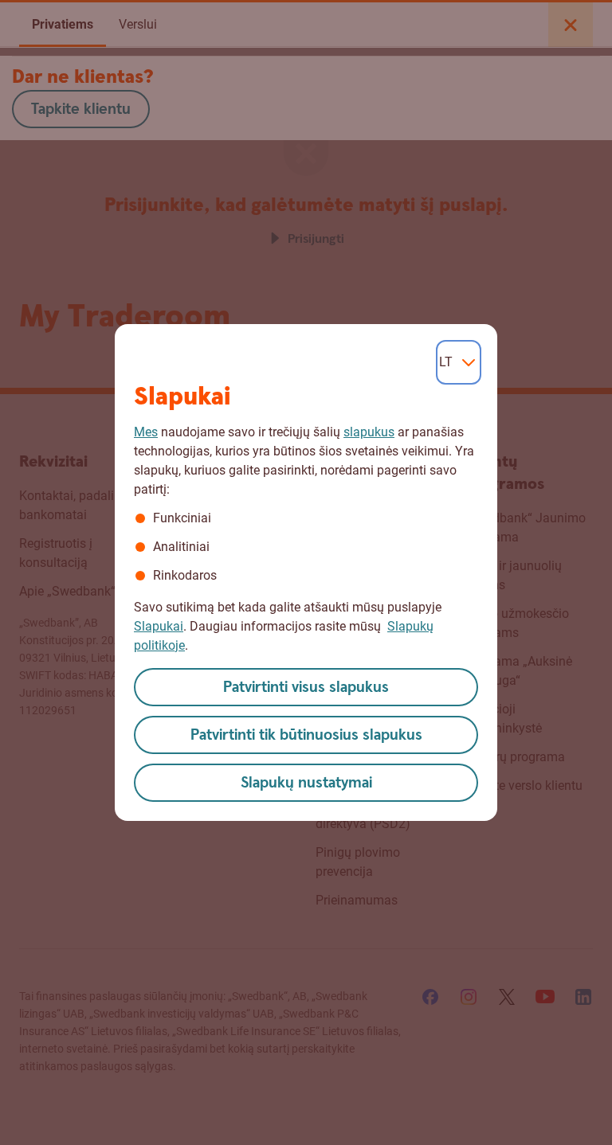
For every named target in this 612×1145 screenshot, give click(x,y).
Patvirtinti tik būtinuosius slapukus (306, 735)
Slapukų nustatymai (306, 783)
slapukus (368, 432)
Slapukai (158, 626)
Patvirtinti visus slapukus (306, 688)
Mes (146, 432)
